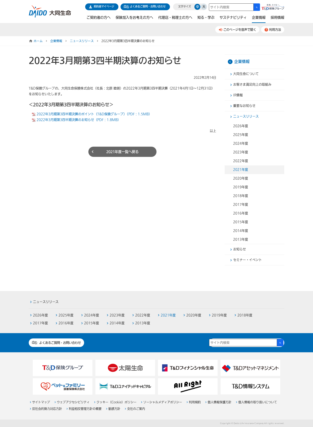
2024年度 (240, 143)
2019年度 (240, 187)
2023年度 (240, 152)
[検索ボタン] (257, 7)
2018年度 (240, 195)
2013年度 (240, 239)
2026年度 (240, 126)
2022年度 (240, 161)
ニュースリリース (82, 41)
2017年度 (240, 204)
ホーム (38, 41)
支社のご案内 (136, 409)
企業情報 (56, 41)
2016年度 (240, 213)
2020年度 (240, 178)
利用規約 (195, 402)
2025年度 (240, 134)
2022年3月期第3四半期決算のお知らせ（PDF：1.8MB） (79, 119)
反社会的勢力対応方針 (47, 409)
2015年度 (240, 222)
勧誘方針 (114, 409)
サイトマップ (41, 402)
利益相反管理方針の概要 (85, 409)
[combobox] (231, 7)
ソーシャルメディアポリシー (162, 402)
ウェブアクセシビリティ (73, 402)
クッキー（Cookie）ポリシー (116, 402)
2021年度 (240, 169)
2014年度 (240, 230)
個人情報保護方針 (219, 402)
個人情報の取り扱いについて (257, 402)
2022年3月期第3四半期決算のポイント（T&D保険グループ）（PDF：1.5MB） (94, 114)
